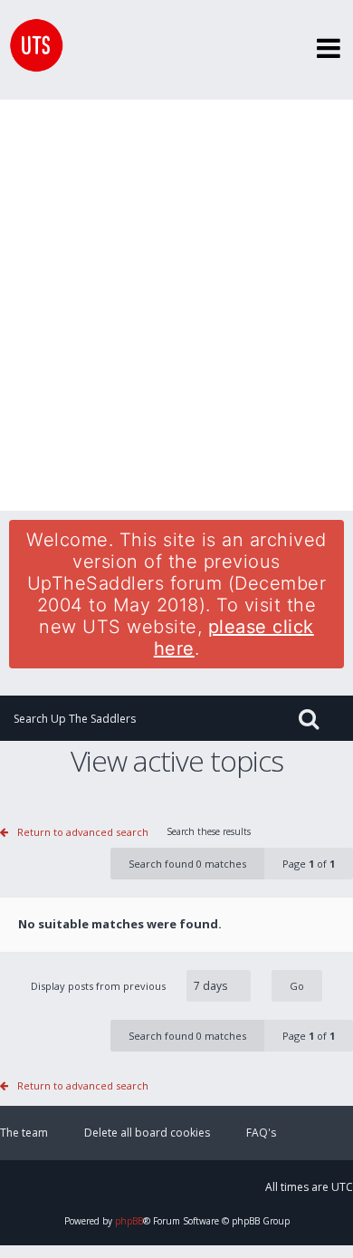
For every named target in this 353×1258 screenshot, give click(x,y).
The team (24, 1132)
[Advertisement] (176, 305)
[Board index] (31, 50)
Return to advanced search (82, 832)
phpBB (129, 1221)
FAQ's (261, 1132)
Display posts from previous (99, 986)
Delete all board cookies (147, 1132)
